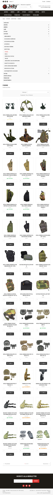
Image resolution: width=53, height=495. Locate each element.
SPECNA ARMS (36, 15)
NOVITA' (43, 12)
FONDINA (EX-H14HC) (26, 383)
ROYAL (10, 118)
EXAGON (26, 385)
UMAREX (43, 386)
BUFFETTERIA (7, 49)
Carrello (26, 124)
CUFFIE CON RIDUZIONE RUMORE (10, 65)
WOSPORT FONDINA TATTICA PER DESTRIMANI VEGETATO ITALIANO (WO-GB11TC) (43, 414)
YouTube (5, 1)
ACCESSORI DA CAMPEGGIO (9, 39)
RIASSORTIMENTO (26, 15)
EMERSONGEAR (26, 446)
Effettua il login (47, 7)
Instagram (7, 1)
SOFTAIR (37, 12)
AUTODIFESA (6, 44)
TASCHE (6, 58)
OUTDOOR (31, 12)
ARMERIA (12, 12)
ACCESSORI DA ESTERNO (9, 41)
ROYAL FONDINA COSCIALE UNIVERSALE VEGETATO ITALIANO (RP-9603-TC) (10, 325)
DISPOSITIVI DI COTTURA (9, 68)
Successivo (46, 464)
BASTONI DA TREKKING (8, 46)
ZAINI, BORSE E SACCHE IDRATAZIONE (12, 60)
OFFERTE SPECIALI (8, 15)
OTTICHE (24, 12)
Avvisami (10, 124)
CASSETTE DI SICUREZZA (9, 63)
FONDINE (6, 51)
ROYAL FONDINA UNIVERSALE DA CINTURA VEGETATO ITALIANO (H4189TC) (43, 175)
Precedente (6, 464)
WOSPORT (10, 416)
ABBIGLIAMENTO (7, 36)
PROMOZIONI (17, 15)
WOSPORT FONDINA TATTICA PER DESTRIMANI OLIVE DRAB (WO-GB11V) (10, 445)
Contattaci (48, 1)
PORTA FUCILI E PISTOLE (9, 56)
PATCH (6, 54)
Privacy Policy (43, 490)
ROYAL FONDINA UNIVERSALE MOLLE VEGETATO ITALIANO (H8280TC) (43, 206)
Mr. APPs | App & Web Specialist (45, 492)
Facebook (3, 1)
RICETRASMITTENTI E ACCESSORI (11, 71)
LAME (18, 12)
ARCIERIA (6, 12)
